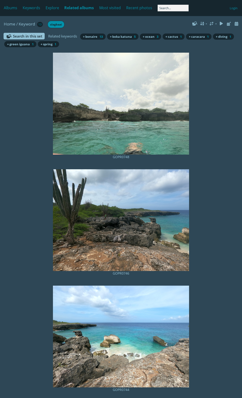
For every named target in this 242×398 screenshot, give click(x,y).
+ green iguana (20, 44)
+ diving (223, 36)
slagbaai (56, 24)
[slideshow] (221, 24)
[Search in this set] (194, 23)
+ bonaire (93, 36)
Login (234, 8)
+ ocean (150, 36)
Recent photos (139, 7)
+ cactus (173, 36)
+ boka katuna (123, 36)
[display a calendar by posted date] (229, 24)
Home (9, 24)
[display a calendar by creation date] (236, 24)
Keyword (27, 24)
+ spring (48, 44)
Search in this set (27, 36)
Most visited (110, 7)
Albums (10, 7)
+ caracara (199, 36)
